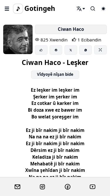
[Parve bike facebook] (56, 50)
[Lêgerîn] (81, 8)
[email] (17, 187)
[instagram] (42, 187)
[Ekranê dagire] (100, 49)
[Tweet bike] (71, 50)
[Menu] (7, 8)
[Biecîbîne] (41, 50)
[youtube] (92, 187)
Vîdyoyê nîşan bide (55, 74)
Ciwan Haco (71, 29)
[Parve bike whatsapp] (85, 50)
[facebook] (68, 187)
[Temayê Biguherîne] (103, 8)
